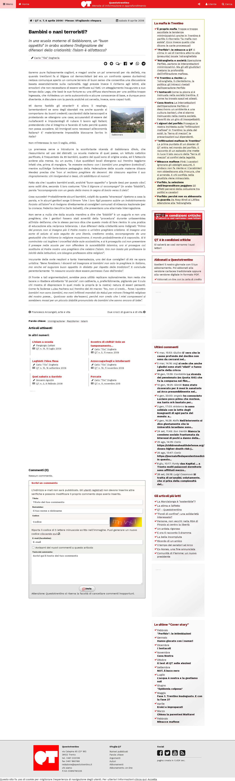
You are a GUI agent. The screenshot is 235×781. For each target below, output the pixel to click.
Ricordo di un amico (169, 541)
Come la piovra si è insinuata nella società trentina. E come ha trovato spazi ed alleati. (177, 95)
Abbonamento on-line (121, 767)
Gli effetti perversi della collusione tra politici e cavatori (178, 187)
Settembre (168, 669)
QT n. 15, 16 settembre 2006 (51, 368)
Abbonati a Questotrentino (173, 260)
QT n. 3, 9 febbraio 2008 (49, 383)
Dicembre (164, 647)
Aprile (170, 705)
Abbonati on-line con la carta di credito (179, 279)
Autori (113, 761)
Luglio (177, 678)
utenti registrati (93, 490)
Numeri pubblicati (119, 751)
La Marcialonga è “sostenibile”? (176, 501)
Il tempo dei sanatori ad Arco (175, 545)
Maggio (179, 696)
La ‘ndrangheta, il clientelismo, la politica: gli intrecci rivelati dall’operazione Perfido (175, 82)
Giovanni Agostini (45, 380)
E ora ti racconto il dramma (174, 532)
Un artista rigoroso (168, 528)
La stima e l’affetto (168, 505)
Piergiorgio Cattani (45, 345)
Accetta (152, 779)
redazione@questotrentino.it (77, 764)
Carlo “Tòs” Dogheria (46, 57)
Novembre (165, 654)
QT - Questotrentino (169, 509)
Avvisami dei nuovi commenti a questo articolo (64, 547)
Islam (84, 321)
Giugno (170, 687)
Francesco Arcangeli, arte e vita (50, 312)
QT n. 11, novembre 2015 (107, 383)
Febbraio (174, 632)
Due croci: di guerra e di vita (125, 312)
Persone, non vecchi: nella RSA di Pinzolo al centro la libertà (177, 523)
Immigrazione (56, 321)
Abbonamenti (116, 764)
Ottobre (174, 661)
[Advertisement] (87, 428)
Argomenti (115, 758)
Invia (88, 588)
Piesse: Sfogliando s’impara (83, 20)
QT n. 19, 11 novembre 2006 (109, 368)
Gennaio (175, 639)
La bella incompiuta (169, 536)
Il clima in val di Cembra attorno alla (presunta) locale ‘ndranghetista (178, 53)
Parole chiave (117, 754)
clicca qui (140, 779)
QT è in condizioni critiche (172, 240)
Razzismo (73, 321)
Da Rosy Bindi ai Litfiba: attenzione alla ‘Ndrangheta (179, 200)
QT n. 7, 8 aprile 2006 (49, 20)
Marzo (175, 712)
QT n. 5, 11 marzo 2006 (106, 352)
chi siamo (67, 767)
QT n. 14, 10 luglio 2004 (48, 348)
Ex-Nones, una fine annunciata (176, 549)
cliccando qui (49, 533)
